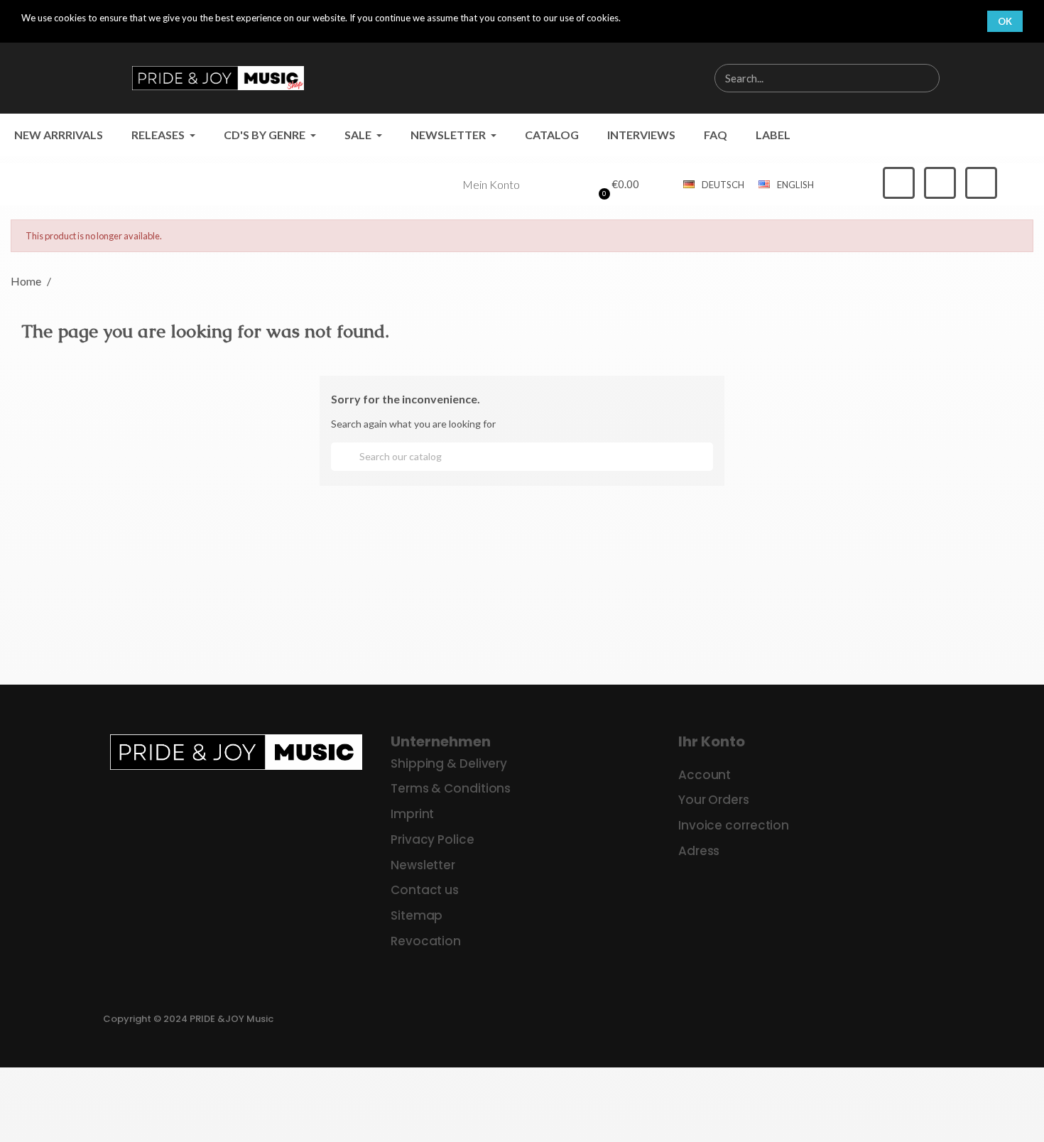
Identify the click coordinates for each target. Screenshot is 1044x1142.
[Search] (924, 78)
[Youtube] (981, 183)
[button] (616, 185)
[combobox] (803, 78)
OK (1005, 21)
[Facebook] (899, 183)
